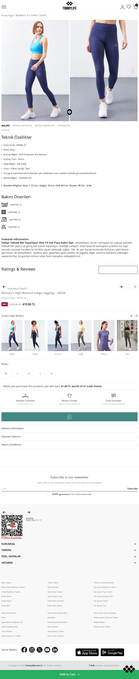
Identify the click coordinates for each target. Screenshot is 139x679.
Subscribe (132, 488)
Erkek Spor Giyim (55, 605)
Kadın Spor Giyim (55, 592)
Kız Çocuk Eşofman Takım (105, 587)
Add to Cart (67, 674)
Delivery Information (12, 428)
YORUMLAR (63, 125)
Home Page (7, 15)
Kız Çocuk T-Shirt (101, 601)
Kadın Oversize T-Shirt (11, 636)
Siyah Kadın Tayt (55, 596)
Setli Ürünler (53, 627)
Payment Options (10, 436)
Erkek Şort (5, 605)
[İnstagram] (32, 650)
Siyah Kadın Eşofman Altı (12, 622)
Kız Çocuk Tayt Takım (103, 592)
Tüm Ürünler (6, 631)
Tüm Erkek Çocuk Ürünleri (105, 613)
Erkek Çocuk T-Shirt (102, 627)
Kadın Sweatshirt (8, 613)
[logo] (69, 5)
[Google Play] (112, 652)
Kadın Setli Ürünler (56, 636)
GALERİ (5, 125)
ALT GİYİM (31, 15)
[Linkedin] (55, 650)
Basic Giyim (6, 582)
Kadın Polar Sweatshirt (57, 613)
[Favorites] (129, 7)
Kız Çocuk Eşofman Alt (103, 596)
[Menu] (3, 7)
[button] (6, 70)
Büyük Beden (99, 622)
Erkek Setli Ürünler (56, 601)
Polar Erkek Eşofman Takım (13, 587)
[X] (40, 650)
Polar (3, 617)
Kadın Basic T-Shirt (56, 631)
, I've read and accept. (72, 494)
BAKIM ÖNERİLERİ (44, 125)
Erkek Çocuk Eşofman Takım (106, 617)
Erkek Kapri (6, 601)
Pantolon (51, 617)
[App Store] (87, 652)
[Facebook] (24, 650)
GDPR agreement (61, 494)
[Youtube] (47, 650)
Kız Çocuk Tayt (100, 605)
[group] (35, 70)
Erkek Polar (6, 596)
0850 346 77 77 (34, 520)
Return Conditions (11, 444)
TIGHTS (43, 15)
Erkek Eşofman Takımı (10, 592)
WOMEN (20, 15)
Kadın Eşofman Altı (9, 627)
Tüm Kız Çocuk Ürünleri (104, 582)
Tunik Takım (53, 582)
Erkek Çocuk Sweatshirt (58, 622)
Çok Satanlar (53, 587)
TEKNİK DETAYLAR (22, 125)
